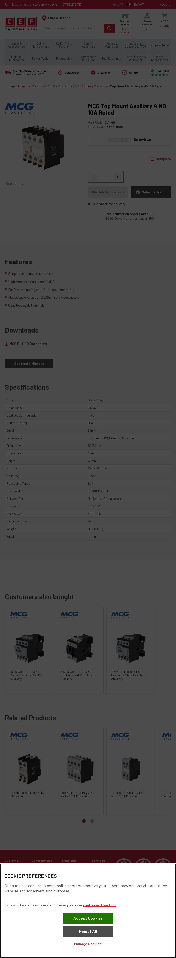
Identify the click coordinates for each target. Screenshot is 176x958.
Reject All (88, 931)
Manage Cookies (88, 943)
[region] (88, 910)
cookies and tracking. (99, 905)
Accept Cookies (88, 918)
